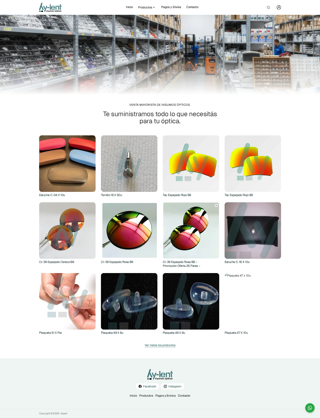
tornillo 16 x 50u (111, 195)
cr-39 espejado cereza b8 (56, 262)
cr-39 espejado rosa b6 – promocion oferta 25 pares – (181, 264)
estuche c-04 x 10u (52, 195)
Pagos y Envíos (171, 7)
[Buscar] (268, 7)
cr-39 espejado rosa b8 (117, 262)
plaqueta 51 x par (50, 333)
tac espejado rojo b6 (177, 195)
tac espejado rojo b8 (239, 195)
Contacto (192, 7)
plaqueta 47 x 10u (236, 333)
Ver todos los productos (160, 345)
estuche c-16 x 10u (237, 262)
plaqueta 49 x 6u (112, 333)
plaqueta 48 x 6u (174, 333)
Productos (146, 395)
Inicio (129, 7)
